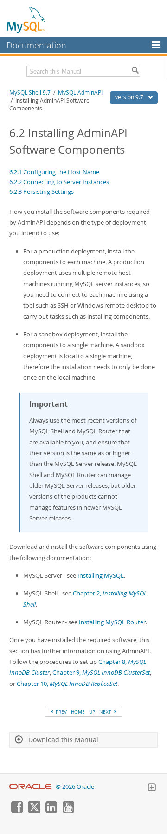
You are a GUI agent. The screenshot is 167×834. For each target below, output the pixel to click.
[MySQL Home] (26, 20)
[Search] (135, 71)
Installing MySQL (100, 575)
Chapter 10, (67, 683)
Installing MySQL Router (112, 622)
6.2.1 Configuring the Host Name (54, 172)
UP (92, 712)
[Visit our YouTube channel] (68, 810)
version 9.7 (130, 97)
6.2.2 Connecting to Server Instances (59, 182)
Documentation (36, 45)
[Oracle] (30, 787)
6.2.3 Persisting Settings (41, 191)
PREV (60, 712)
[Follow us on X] (33, 810)
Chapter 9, (101, 672)
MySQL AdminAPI (80, 92)
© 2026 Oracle (75, 787)
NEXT (106, 712)
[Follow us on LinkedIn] (51, 810)
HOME (78, 712)
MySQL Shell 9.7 (30, 92)
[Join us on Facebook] (16, 810)
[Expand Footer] (152, 788)
